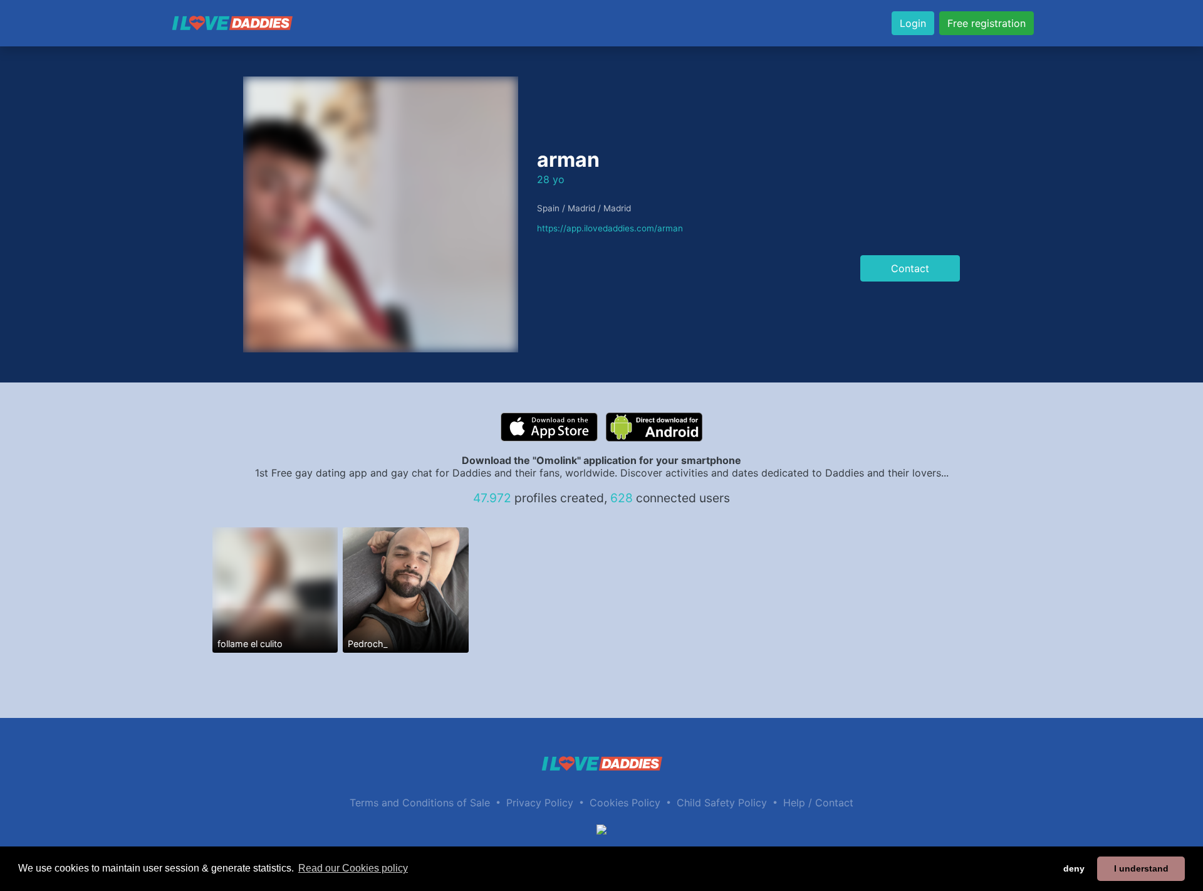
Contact (910, 268)
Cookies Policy (625, 802)
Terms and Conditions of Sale (420, 802)
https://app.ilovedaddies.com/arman (610, 228)
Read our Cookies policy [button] (353, 868)
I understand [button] (1141, 868)
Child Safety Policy (722, 802)
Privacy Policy (539, 802)
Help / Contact (818, 802)
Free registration (986, 23)
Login (913, 23)
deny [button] (1074, 868)
